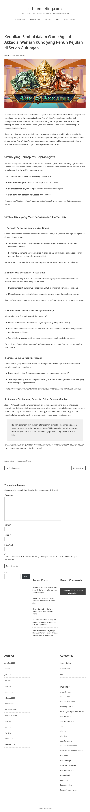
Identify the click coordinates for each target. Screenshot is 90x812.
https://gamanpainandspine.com (72, 711)
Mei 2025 (7, 733)
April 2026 (8, 686)
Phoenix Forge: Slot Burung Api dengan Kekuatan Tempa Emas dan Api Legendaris (44, 622)
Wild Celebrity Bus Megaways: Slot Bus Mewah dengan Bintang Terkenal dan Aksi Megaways (45, 632)
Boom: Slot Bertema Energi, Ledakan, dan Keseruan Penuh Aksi (44, 600)
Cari (5, 572)
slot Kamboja (65, 760)
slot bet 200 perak (67, 721)
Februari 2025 (9, 745)
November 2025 (10, 715)
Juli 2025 (7, 721)
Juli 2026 (7, 669)
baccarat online (66, 785)
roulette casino (66, 741)
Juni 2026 (7, 674)
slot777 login (65, 697)
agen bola (64, 780)
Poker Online (20, 20)
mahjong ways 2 (66, 706)
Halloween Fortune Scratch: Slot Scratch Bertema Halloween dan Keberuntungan (44, 589)
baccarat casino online (68, 790)
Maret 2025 (8, 739)
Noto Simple (48, 809)
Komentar (9, 495)
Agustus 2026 (9, 663)
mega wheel (65, 775)
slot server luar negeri (68, 746)
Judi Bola (48, 20)
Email (7, 535)
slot (61, 726)
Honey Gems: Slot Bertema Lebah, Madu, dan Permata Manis (42, 611)
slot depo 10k (65, 716)
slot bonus (64, 755)
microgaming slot (67, 770)
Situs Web (8, 545)
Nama (7, 525)
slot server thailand (67, 702)
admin (23, 55)
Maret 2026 (8, 692)
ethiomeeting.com (45, 8)
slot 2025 (64, 731)
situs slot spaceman (68, 765)
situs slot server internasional (71, 751)
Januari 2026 (9, 704)
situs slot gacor (66, 692)
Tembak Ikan (35, 20)
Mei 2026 (7, 680)
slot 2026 (64, 736)
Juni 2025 (7, 727)
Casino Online (69, 20)
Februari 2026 (9, 698)
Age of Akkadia (27, 461)
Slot (57, 20)
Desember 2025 (10, 710)
